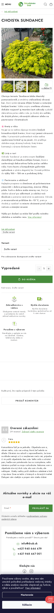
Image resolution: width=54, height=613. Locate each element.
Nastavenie (27, 594)
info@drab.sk (29, 543)
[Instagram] (31, 571)
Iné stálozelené (8, 229)
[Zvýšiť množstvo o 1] (48, 268)
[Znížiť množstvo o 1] (39, 268)
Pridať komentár (27, 400)
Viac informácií (33, 588)
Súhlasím (27, 604)
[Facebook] (24, 571)
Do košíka (29, 279)
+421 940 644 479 (29, 549)
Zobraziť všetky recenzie (33, 431)
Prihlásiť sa (40, 508)
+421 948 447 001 (29, 554)
